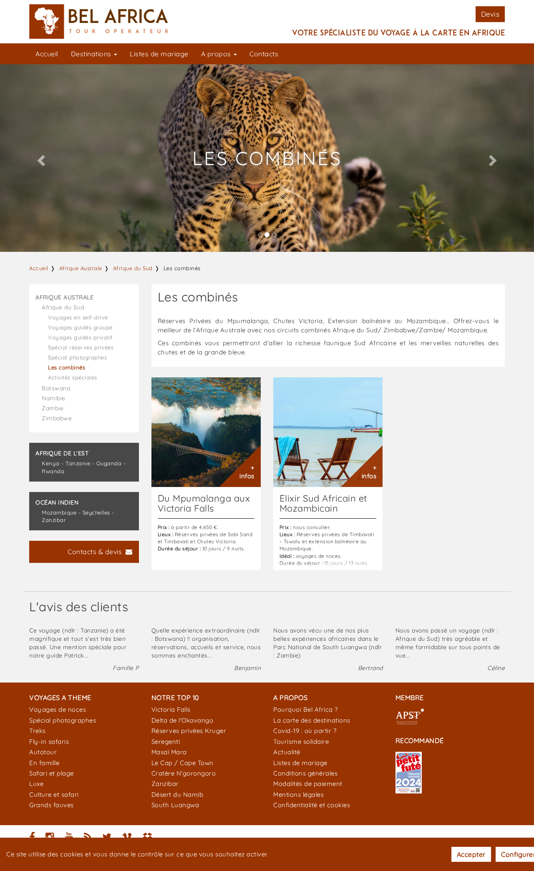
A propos (217, 54)
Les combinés (66, 367)
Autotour (43, 752)
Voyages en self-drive (78, 317)
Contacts (263, 54)
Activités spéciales (72, 377)
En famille (44, 763)
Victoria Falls (171, 709)
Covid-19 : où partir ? (304, 731)
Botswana (56, 388)
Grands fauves (51, 805)
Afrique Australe (80, 268)
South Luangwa (175, 805)
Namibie (53, 398)
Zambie (52, 408)
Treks (37, 731)
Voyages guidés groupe (80, 327)
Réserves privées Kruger (189, 731)
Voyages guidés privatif (80, 337)
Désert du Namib (177, 794)
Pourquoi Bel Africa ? (305, 709)
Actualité (286, 752)
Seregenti (165, 741)
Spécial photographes (77, 357)
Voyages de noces (57, 709)
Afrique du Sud (133, 268)
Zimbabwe (57, 418)
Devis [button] (490, 14)
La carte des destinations (311, 720)
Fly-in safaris (49, 741)
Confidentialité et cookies (311, 805)
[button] (40, 158)
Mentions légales (298, 794)
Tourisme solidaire (301, 741)
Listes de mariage (159, 54)
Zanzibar (165, 784)
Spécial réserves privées (80, 347)
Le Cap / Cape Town (182, 763)
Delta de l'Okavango (182, 720)
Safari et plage (51, 773)
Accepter (471, 854)
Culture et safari (54, 794)
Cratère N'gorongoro (183, 773)
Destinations (92, 54)
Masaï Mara (169, 752)
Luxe (36, 784)
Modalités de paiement (308, 784)
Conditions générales (305, 773)
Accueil (46, 54)
